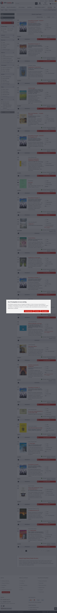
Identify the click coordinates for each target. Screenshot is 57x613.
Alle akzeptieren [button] (45, 311)
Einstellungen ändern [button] (29, 311)
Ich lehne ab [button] (37, 311)
